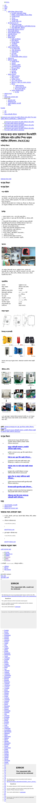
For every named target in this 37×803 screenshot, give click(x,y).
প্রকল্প (5, 8)
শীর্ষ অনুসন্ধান (7, 569)
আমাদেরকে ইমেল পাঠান (6, 179)
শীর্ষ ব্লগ (6, 568)
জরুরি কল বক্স (14, 45)
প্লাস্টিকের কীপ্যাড (19, 85)
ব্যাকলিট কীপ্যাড (15, 61)
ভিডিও (9, 105)
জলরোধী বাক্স (14, 69)
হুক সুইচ (17, 92)
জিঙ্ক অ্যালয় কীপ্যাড (20, 89)
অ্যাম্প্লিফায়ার (14, 52)
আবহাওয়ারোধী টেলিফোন (13, 31)
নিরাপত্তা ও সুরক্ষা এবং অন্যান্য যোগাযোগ (21, 82)
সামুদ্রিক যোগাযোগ (15, 79)
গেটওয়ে (13, 18)
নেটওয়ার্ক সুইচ (14, 19)
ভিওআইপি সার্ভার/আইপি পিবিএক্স (18, 13)
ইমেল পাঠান (3, 576)
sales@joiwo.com (9, 529)
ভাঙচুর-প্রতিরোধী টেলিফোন (14, 32)
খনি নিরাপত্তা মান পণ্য (13, 23)
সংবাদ (5, 95)
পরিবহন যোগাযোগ (15, 76)
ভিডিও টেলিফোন (11, 36)
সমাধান (5, 7)
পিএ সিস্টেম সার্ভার (15, 48)
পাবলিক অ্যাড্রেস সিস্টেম (13, 47)
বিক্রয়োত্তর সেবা (12, 101)
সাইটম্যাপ (6, 566)
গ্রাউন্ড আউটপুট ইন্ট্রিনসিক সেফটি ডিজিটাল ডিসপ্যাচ (23, 26)
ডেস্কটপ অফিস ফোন (16, 21)
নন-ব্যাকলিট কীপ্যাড (16, 66)
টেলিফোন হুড (11, 58)
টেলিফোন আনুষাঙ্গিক (12, 60)
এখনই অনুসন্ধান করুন (6, 549)
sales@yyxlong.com (10, 541)
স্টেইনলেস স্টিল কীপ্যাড (20, 87)
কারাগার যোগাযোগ (12, 74)
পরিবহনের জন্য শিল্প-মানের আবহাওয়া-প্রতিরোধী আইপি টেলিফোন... (18, 496)
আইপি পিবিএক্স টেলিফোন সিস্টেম (15, 11)
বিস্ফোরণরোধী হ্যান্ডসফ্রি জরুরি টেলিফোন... (20, 487)
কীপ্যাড (13, 84)
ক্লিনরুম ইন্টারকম (15, 42)
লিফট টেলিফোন (14, 40)
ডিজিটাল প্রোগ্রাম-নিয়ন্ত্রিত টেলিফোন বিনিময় (21, 15)
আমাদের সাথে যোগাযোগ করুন (11, 97)
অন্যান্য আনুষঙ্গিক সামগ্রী (17, 90)
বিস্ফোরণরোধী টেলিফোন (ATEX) (16, 29)
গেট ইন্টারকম (14, 44)
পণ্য (5, 10)
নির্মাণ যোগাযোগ (15, 77)
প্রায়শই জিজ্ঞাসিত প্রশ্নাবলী (14, 103)
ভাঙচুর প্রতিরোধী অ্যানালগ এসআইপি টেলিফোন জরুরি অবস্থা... (18, 448)
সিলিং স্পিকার (14, 55)
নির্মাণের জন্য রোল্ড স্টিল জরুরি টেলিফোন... (19, 457)
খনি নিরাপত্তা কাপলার (16, 24)
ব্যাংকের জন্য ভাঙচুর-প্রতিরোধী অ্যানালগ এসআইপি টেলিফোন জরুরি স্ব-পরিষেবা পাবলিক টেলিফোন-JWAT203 (18, 430)
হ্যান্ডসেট (13, 63)
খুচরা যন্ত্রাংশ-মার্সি (5, 577)
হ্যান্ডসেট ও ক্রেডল (15, 64)
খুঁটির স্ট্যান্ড (14, 72)
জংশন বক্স (13, 71)
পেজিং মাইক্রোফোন (16, 50)
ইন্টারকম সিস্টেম (11, 37)
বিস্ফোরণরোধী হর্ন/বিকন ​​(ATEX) (19, 56)
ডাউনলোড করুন (11, 100)
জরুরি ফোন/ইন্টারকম (15, 39)
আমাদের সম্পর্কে (8, 93)
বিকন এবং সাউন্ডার (15, 68)
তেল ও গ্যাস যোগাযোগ (16, 81)
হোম (5, 5)
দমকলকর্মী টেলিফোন (12, 34)
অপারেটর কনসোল (15, 16)
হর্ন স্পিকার (13, 53)
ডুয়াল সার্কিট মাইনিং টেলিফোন (18, 27)
